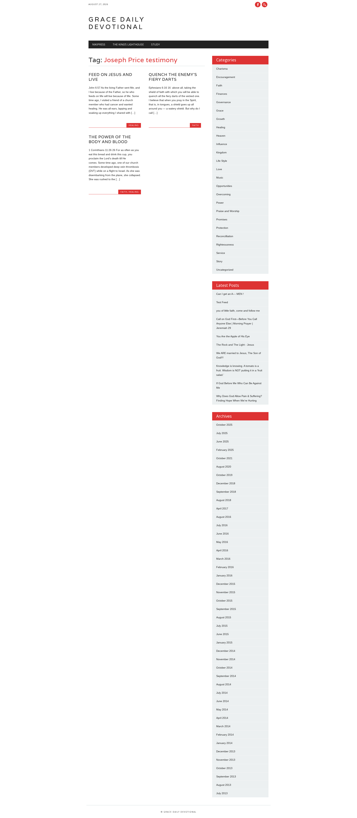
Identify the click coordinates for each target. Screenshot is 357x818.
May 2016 (222, 541)
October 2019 (224, 474)
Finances (221, 93)
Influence (221, 144)
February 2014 (225, 734)
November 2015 (225, 592)
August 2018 (223, 500)
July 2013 (222, 793)
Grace (219, 110)
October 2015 (224, 600)
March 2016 (223, 558)
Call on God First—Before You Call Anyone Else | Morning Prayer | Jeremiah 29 (236, 323)
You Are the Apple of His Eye (233, 336)
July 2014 (222, 692)
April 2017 (222, 508)
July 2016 (222, 525)
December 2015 (225, 583)
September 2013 (226, 776)
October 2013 (224, 768)
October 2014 (224, 667)
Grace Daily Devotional (117, 23)
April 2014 (222, 717)
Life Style (221, 160)
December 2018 (225, 483)
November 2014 (225, 659)
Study (155, 44)
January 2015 (224, 642)
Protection (222, 227)
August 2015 (223, 617)
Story (219, 261)
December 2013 (225, 751)
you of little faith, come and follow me (238, 310)
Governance (223, 102)
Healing (134, 125)
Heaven (220, 135)
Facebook (257, 4)
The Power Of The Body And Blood (110, 139)
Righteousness (225, 244)
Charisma (222, 68)
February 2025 (225, 449)
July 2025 (222, 433)
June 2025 (222, 441)
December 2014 (225, 650)
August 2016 (223, 516)
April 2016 (222, 550)
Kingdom (221, 152)
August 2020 (223, 466)
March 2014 (223, 726)
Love (219, 169)
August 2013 (223, 784)
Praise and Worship (227, 211)
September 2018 (226, 491)
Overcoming (223, 194)
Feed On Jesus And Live (110, 77)
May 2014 (222, 709)
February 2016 (225, 567)
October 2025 (224, 424)
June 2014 (222, 701)
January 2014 (224, 743)
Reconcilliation (224, 236)
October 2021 (224, 458)
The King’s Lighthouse (128, 44)
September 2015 (226, 608)
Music (219, 177)
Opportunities (224, 185)
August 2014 (223, 684)
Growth (220, 118)
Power (220, 202)
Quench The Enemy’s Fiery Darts (173, 77)
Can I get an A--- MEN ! (230, 293)
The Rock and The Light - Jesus (235, 344)
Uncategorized (224, 269)
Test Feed (222, 302)
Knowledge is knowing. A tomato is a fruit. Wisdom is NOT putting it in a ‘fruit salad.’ (239, 370)
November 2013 (225, 759)
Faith (195, 125)
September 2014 (226, 676)
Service (220, 252)
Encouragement (225, 77)
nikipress (98, 44)
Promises (221, 219)
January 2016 (224, 575)
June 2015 (222, 634)
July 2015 (222, 625)
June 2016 (222, 533)
